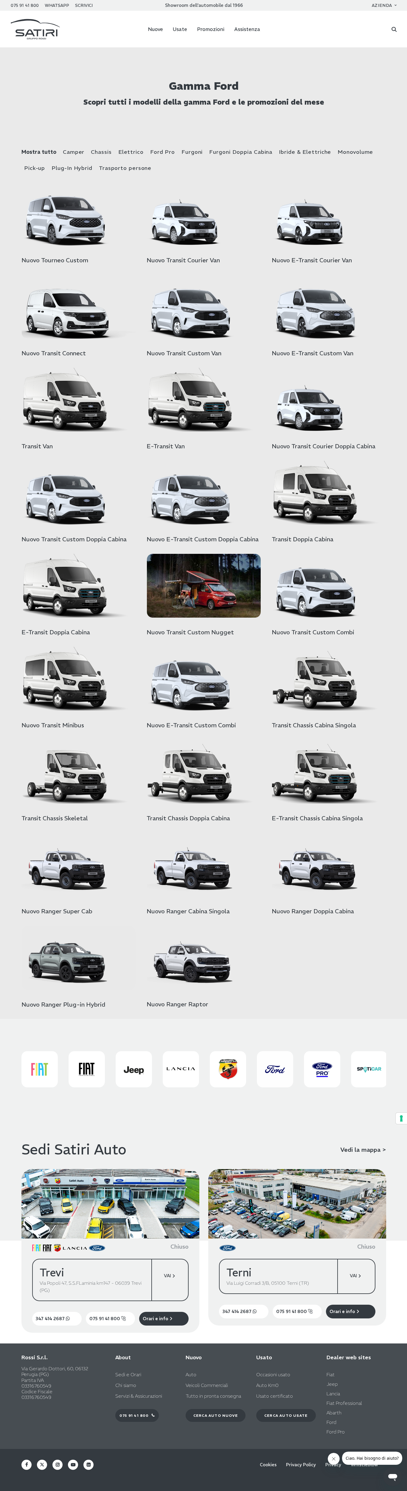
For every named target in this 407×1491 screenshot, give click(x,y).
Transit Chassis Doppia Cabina (188, 818)
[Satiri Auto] (35, 29)
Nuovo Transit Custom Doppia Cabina (74, 539)
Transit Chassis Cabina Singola (314, 725)
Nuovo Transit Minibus (52, 725)
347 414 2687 (51, 1318)
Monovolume (355, 152)
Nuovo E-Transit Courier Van (312, 260)
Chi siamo (125, 1385)
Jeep (332, 1384)
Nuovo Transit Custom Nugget (190, 632)
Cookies (268, 1464)
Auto (191, 1374)
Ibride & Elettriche (305, 152)
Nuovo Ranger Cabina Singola (188, 911)
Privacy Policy (301, 1464)
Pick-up (34, 168)
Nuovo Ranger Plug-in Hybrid (63, 1004)
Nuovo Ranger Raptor (177, 1004)
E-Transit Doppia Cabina (55, 632)
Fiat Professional (344, 1403)
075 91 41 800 (105, 1318)
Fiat (331, 1374)
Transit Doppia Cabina (302, 539)
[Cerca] (394, 29)
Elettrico (131, 152)
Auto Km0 (267, 1385)
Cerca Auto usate (285, 1415)
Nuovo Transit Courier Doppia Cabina (323, 446)
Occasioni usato (273, 1374)
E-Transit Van (166, 446)
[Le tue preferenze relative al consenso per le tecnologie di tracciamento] (401, 1118)
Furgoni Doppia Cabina (240, 152)
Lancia (333, 1394)
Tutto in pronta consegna (213, 1396)
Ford (331, 1422)
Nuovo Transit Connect (53, 353)
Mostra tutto (38, 152)
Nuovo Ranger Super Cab (56, 911)
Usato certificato (274, 1396)
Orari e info (156, 1318)
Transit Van (37, 446)
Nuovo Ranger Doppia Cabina (313, 911)
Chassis (101, 152)
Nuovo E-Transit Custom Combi (191, 725)
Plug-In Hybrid (72, 168)
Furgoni (192, 152)
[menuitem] (384, 5)
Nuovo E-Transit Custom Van (312, 353)
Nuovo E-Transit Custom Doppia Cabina (203, 539)
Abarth (334, 1413)
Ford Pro (162, 152)
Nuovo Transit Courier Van (183, 260)
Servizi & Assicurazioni (138, 1396)
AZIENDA (382, 5)
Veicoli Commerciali (207, 1385)
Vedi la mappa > (363, 1149)
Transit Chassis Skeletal (54, 818)
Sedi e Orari (128, 1374)
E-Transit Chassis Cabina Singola (317, 818)
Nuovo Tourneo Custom (54, 260)
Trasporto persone (125, 168)
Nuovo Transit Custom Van (184, 353)
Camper (73, 152)
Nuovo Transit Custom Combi (313, 632)
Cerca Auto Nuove (215, 1415)
